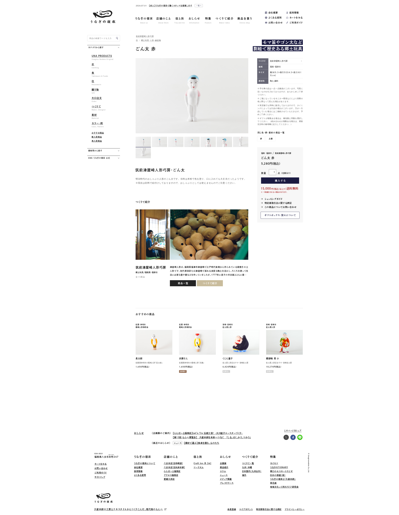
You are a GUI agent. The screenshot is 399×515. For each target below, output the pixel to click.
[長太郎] (154, 342)
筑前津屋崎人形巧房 (145, 36)
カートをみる (296, 18)
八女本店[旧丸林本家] (174, 467)
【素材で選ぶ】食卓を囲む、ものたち (201, 443)
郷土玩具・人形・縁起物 (151, 40)
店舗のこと (171, 456)
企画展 (223, 463)
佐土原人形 (227, 327)
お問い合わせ (275, 23)
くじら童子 (228, 358)
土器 (271, 139)
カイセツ (274, 463)
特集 (273, 456)
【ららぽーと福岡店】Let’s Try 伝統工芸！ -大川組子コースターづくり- (208, 433)
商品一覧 (183, 283)
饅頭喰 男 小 (272, 358)
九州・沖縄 (247, 467)
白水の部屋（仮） (278, 475)
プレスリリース (226, 483)
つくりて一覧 (248, 463)
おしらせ (225, 456)
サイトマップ (99, 477)
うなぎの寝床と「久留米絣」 (283, 479)
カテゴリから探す (96, 47)
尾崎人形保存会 (142, 327)
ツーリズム (199, 467)
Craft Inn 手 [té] (202, 463)
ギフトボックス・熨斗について (280, 215)
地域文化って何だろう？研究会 (284, 487)
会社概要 (273, 13)
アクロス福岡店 (171, 475)
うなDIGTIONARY (279, 467)
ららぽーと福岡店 (172, 471)
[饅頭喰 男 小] (284, 342)
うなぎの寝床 (142, 456)
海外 (244, 475)
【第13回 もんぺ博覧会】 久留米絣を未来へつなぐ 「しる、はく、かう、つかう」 (212, 437)
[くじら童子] (241, 342)
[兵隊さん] (197, 342)
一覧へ (232, 6)
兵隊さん (183, 358)
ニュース (224, 475)
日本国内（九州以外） (252, 471)
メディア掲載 (226, 479)
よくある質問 (275, 18)
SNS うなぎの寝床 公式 (99, 158)
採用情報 (294, 13)
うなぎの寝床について (144, 463)
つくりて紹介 (210, 283)
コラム (223, 471)
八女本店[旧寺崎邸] (173, 463)
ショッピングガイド (274, 199)
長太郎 (139, 358)
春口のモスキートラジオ (281, 471)
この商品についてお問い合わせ (281, 207)
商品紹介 (224, 467)
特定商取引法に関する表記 (278, 203)
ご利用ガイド (296, 23)
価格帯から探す (95, 151)
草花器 (273, 483)
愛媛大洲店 (169, 479)
